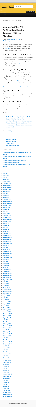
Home (4, 14)
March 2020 (6, 288)
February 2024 (7, 215)
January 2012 (7, 360)
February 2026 (7, 183)
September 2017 (7, 318)
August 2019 (6, 296)
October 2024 (7, 205)
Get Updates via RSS (12, 145)
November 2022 (7, 239)
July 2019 (5, 298)
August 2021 (6, 259)
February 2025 (7, 199)
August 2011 (6, 364)
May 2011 (5, 368)
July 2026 (5, 173)
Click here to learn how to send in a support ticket (16, 87)
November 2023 (7, 219)
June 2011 (6, 366)
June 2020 (6, 284)
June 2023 (6, 225)
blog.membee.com (12, 109)
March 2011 (6, 372)
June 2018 (6, 306)
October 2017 (7, 316)
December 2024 (7, 201)
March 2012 (6, 358)
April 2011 (6, 370)
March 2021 (6, 268)
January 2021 (7, 272)
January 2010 (7, 392)
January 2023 (7, 235)
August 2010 (6, 378)
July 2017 (5, 320)
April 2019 (6, 300)
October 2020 (7, 277)
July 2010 (5, 380)
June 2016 (6, 330)
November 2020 (7, 275)
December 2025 (7, 185)
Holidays (10, 131)
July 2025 (5, 193)
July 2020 (5, 282)
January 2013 (7, 354)
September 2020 (7, 280)
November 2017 (7, 314)
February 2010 (7, 390)
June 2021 (6, 264)
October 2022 (7, 241)
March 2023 (6, 231)
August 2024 (6, 207)
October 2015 (7, 336)
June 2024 (6, 209)
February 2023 (7, 233)
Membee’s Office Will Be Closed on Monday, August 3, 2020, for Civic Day (14, 32)
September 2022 (7, 243)
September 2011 (7, 362)
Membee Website (11, 141)
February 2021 (7, 270)
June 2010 (6, 382)
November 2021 (7, 253)
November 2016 (7, 326)
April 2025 (6, 197)
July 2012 (5, 356)
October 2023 (7, 221)
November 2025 (7, 187)
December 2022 (7, 237)
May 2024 (5, 211)
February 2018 (7, 310)
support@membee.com (20, 81)
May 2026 (5, 177)
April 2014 (6, 346)
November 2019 (7, 292)
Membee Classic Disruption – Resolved (14, 160)
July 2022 (5, 247)
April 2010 (6, 386)
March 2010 (6, 388)
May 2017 (5, 322)
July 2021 (5, 261)
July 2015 (5, 338)
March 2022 (6, 249)
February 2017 (7, 324)
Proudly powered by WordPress (18, 403)
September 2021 (7, 257)
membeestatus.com (22, 64)
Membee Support (7, 41)
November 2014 (7, 344)
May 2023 (5, 227)
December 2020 (7, 274)
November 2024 (7, 203)
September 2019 (7, 294)
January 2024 (7, 217)
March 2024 (6, 213)
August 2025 (6, 191)
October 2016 (7, 328)
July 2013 (5, 350)
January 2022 (7, 251)
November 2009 (7, 396)
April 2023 (6, 229)
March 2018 (6, 308)
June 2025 (6, 195)
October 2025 (7, 189)
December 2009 (7, 394)
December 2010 (7, 374)
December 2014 (7, 342)
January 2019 (7, 302)
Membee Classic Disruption (11, 162)
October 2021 (7, 255)
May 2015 (5, 340)
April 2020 (6, 286)
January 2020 (7, 290)
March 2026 (6, 181)
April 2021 (6, 266)
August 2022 (6, 245)
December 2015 (7, 334)
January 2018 (7, 312)
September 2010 (7, 376)
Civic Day (7, 49)
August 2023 (6, 223)
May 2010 (5, 384)
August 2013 (6, 348)
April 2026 (6, 179)
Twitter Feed (10, 143)
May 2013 (5, 352)
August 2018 (6, 304)
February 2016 (7, 332)
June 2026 (6, 175)
